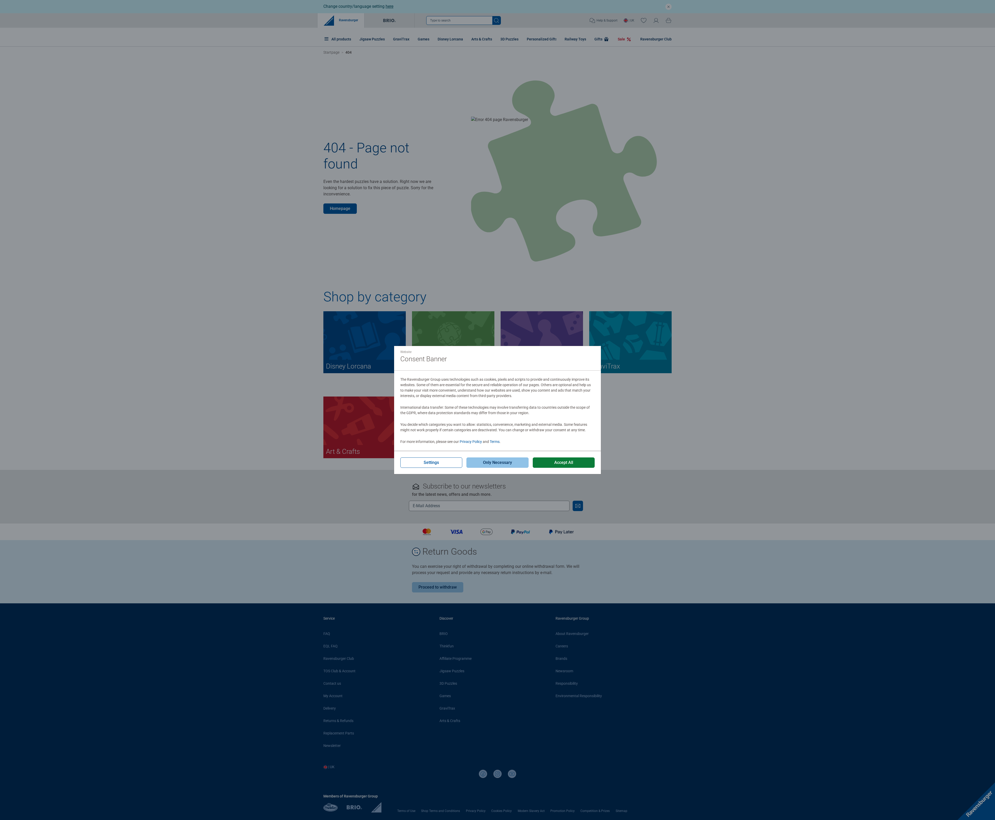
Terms (495, 442)
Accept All (563, 462)
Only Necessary (497, 462)
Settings (431, 462)
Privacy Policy (471, 442)
